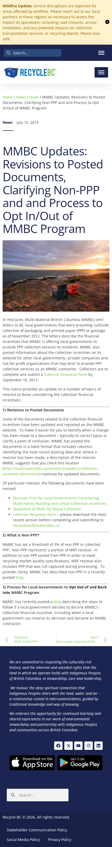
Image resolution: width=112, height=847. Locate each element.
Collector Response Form (65, 374)
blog (19, 577)
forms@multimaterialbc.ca (36, 525)
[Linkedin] (98, 745)
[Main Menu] (101, 72)
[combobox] (32, 53)
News (21, 97)
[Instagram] (88, 745)
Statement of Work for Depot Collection (47, 508)
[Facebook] (58, 745)
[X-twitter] (68, 745)
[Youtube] (78, 745)
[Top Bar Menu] (101, 53)
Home (8, 97)
